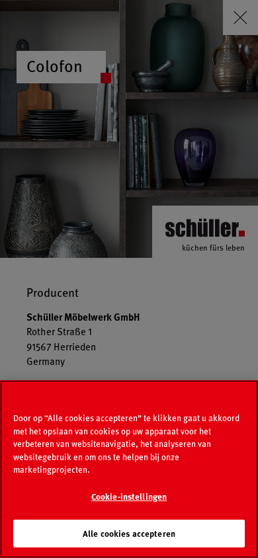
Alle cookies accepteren (129, 533)
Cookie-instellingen (129, 496)
